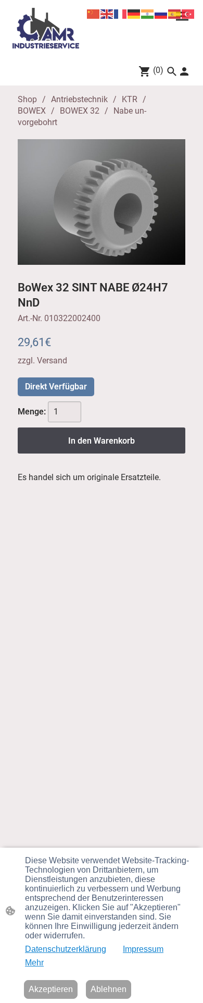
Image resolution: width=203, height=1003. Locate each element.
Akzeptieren (51, 989)
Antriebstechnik (79, 99)
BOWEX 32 (79, 111)
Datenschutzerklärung (65, 949)
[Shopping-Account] (184, 71)
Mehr (34, 962)
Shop (27, 99)
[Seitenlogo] (45, 28)
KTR (129, 99)
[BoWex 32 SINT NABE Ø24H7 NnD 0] (101, 202)
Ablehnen (108, 989)
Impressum (143, 949)
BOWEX (32, 111)
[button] (172, 71)
